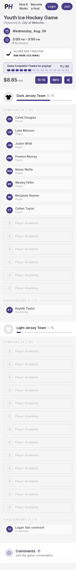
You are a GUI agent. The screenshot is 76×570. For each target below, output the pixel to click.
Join (67, 6)
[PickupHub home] (9, 6)
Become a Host (36, 6)
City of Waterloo (33, 22)
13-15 (41, 80)
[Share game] (68, 80)
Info (55, 80)
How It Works (23, 6)
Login (52, 6)
